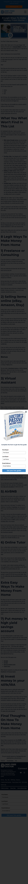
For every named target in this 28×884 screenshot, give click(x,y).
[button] (26, 411)
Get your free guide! (14, 470)
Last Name (5, 456)
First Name (5, 450)
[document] (14, 442)
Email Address (6, 463)
